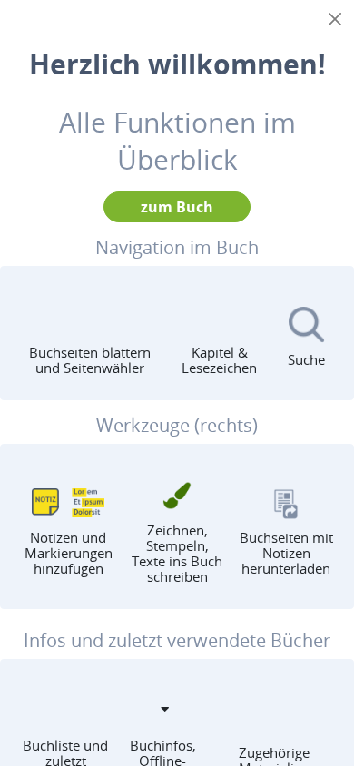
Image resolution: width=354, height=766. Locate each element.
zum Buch (177, 207)
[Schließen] (335, 19)
